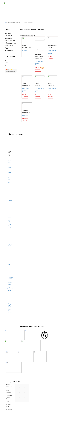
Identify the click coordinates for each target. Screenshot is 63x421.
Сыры (6, 48)
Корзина (30, 15)
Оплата (46, 11)
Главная (30, 11)
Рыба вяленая (8, 33)
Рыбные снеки (8, 38)
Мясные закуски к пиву (10, 43)
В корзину (25, 55)
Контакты (36, 15)
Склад (41, 11)
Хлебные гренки (9, 50)
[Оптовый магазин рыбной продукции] (13, 5)
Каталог (36, 11)
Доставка (51, 11)
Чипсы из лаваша (9, 52)
